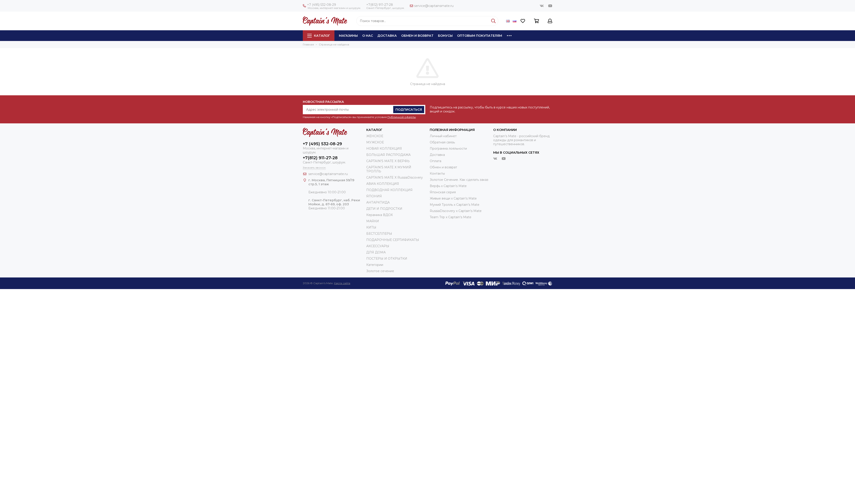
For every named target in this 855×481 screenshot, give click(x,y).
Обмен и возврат (417, 36)
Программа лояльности (448, 149)
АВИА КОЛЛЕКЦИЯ (382, 184)
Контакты (437, 173)
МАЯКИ (372, 221)
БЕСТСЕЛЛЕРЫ (379, 234)
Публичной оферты (401, 117)
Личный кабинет (443, 136)
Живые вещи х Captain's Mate (453, 198)
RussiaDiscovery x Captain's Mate (456, 211)
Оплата (435, 161)
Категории (374, 265)
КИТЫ (371, 227)
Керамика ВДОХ (379, 215)
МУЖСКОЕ (375, 142)
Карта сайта (342, 283)
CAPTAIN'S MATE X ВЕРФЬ (388, 161)
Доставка (387, 36)
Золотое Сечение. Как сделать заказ (459, 180)
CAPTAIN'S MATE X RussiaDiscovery (394, 177)
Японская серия (443, 192)
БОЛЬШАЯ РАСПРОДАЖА (388, 155)
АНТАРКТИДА (378, 202)
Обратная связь (442, 142)
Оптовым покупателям (479, 36)
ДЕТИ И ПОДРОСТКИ (384, 209)
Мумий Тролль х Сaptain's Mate (454, 205)
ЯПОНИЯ (374, 196)
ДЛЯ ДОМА (376, 252)
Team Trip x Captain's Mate (450, 217)
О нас (367, 36)
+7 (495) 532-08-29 (321, 5)
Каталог (322, 36)
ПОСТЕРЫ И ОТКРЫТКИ (386, 259)
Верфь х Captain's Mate (448, 186)
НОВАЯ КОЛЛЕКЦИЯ (384, 149)
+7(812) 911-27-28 (379, 5)
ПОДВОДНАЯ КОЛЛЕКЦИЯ (389, 190)
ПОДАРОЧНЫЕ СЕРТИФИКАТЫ (392, 240)
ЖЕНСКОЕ (374, 136)
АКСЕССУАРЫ (377, 246)
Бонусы (445, 36)
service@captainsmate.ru (434, 6)
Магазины (348, 36)
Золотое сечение (380, 271)
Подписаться (408, 110)
